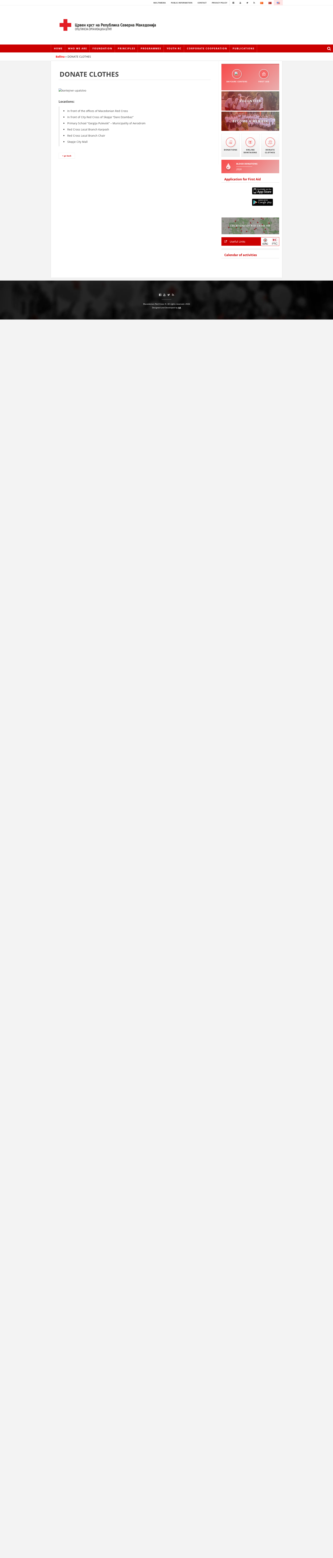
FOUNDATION (102, 48)
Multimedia (159, 2)
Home (58, 48)
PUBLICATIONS (244, 48)
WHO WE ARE (77, 48)
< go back (66, 155)
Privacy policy (219, 2)
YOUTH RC (174, 48)
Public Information (181, 2)
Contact (202, 2)
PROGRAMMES (151, 48)
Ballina (60, 56)
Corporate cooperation (207, 48)
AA (179, 307)
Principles (126, 48)
